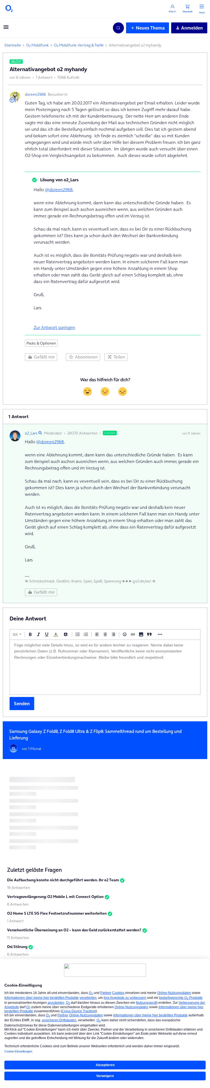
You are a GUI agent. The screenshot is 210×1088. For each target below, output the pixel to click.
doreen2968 (35, 94)
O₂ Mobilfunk (37, 45)
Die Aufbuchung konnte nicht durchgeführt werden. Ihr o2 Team (63, 880)
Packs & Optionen (41, 343)
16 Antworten (18, 887)
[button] (6, 29)
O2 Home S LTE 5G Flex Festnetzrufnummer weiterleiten (57, 913)
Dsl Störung (17, 946)
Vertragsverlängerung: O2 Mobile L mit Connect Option (55, 896)
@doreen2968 (58, 189)
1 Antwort (15, 921)
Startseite (12, 45)
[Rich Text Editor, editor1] (105, 667)
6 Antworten (18, 904)
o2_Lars (31, 433)
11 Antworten (18, 937)
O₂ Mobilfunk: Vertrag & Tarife (79, 45)
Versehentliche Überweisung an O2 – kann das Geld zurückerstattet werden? (74, 930)
